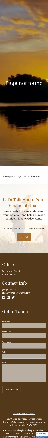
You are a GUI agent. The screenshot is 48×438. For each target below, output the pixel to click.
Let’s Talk (24, 237)
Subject (14, 352)
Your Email (16, 342)
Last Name (6, 331)
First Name (6, 321)
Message (15, 362)
